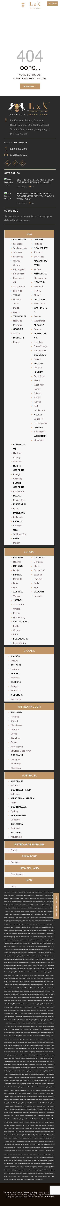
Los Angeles (19, 269)
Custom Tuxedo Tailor (29, 1087)
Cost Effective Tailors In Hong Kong (17, 1160)
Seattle (37, 316)
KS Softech (49, 1196)
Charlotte (17, 479)
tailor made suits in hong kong (41, 901)
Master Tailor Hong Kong (32, 1103)
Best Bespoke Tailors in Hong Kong (38, 949)
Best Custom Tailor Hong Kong (16, 978)
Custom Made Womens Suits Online (32, 1026)
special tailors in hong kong (19, 933)
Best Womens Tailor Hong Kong (40, 972)
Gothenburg (19, 617)
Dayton (16, 543)
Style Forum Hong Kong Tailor (41, 1135)
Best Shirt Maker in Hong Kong (29, 911)
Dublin (16, 570)
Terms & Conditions (12, 1192)
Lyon (15, 587)
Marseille (17, 579)
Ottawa (14, 661)
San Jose (17, 252)
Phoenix (38, 368)
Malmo (16, 613)
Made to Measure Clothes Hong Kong (15, 1106)
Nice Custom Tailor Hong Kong (40, 997)
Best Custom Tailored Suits (42, 1176)
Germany (38, 562)
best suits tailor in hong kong (45, 911)
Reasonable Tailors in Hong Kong (40, 1045)
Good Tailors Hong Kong (23, 1141)
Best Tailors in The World (31, 1119)
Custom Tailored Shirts (42, 956)
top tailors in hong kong (21, 898)
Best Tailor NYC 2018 (45, 1151)
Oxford (14, 721)
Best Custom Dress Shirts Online (33, 1099)
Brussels (38, 596)
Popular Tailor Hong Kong (32, 978)
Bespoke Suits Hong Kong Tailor (16, 1103)
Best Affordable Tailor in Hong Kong (37, 1067)
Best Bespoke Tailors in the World (32, 988)
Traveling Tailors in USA (46, 1071)
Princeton (38, 252)
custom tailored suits (33, 898)
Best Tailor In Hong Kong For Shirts (43, 1163)
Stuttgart (38, 575)
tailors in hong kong (33, 908)
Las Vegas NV (41, 423)
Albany (37, 295)
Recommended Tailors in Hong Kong (41, 940)
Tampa (37, 397)
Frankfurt (38, 579)
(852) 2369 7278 (18, 148)
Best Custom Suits (37, 1179)
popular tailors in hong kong (15, 930)
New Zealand (17, 874)
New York (38, 286)
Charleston (18, 491)
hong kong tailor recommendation (37, 933)
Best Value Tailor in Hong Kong (33, 1042)
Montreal (15, 678)
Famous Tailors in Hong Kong (27, 975)
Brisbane (15, 820)
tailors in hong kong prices (30, 921)
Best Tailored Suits (13, 991)
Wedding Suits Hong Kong (34, 1083)
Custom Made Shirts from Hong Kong (25, 1090)
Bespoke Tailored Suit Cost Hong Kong (25, 1115)
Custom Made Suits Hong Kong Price (15, 1023)
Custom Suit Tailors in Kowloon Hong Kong (16, 949)
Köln (36, 587)
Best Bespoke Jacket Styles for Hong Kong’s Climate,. (35, 181)
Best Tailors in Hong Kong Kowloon (29, 1061)
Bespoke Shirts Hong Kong (42, 1131)
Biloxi (16, 508)
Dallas (16, 308)
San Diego (18, 257)
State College (40, 346)
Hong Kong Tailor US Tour (36, 968)
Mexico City (19, 500)
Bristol (14, 742)
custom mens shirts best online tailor (22, 901)
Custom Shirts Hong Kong (43, 1090)
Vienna (16, 596)
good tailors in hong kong (22, 917)
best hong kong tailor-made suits (21, 940)
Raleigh (17, 474)
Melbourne (16, 837)
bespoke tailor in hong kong (12, 914)
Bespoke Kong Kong (16, 959)
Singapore (16, 862)
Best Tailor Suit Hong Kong (28, 952)
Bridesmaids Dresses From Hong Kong (15, 1083)
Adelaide (15, 794)
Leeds (14, 734)
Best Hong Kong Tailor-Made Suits (25, 962)
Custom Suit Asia (38, 1154)
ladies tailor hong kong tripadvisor (31, 927)
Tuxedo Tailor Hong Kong (15, 1087)
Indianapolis (40, 432)
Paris (15, 583)
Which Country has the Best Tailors (29, 994)
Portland (38, 244)
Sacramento (19, 286)
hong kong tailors (9, 908)
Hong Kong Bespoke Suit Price (38, 1112)
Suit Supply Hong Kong (37, 1141)
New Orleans (40, 303)
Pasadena (17, 244)
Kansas (16, 342)
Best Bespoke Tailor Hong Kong (44, 981)
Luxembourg (19, 643)
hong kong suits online (27, 914)
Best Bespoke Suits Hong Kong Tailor (28, 1020)
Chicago (17, 526)
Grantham (16, 738)
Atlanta (16, 333)
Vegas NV (39, 419)
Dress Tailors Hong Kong (46, 1058)
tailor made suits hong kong (15, 924)
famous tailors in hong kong (43, 895)
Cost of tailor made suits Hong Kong (31, 1004)
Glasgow (15, 759)
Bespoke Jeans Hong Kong (40, 1016)
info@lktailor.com (19, 154)
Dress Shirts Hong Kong (43, 1087)
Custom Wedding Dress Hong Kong (44, 1080)
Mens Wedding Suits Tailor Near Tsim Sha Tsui (40, 1000)
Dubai (14, 850)
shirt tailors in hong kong (44, 924)
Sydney (14, 811)
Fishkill (37, 291)
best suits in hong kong (41, 914)
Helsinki (17, 562)
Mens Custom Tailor (14, 1176)
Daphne (38, 329)
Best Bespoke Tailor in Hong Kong (21, 1029)
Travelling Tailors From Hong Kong (37, 1013)
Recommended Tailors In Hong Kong (23, 1163)
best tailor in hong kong (41, 892)
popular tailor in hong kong (27, 892)
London (15, 729)
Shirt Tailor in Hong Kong (47, 908)
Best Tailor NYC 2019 (31, 1151)
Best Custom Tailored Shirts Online (18, 1173)
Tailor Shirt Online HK (14, 1058)
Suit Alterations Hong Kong (46, 1125)
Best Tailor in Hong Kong (46, 905)
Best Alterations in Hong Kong (21, 1045)
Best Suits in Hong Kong (23, 943)
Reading (15, 717)
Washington (40, 321)
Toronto (15, 669)
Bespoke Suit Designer (11, 984)
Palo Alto (17, 291)
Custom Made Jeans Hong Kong (23, 1016)
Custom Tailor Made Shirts (15, 1099)
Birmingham (17, 747)
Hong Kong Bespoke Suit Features (39, 984)
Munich (37, 566)
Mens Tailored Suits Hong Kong (22, 997)
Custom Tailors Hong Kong (40, 965)
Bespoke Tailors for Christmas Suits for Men (27, 1144)
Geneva (17, 630)
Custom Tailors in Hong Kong (13, 956)
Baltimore (18, 517)
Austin (16, 312)
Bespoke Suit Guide (16, 988)
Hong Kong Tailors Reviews (43, 959)
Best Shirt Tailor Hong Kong (12, 911)
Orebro (16, 609)
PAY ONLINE (52, 3)
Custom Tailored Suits (28, 956)
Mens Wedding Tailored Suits (13, 1004)
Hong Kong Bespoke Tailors (21, 1112)
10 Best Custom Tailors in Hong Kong (43, 946)
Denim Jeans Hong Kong (25, 1138)
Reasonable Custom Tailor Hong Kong (23, 981)
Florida (37, 402)
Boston (37, 269)
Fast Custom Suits (26, 1179)
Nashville (17, 321)
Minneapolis (40, 278)
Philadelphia (40, 350)
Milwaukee (39, 440)
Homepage (29, 86)
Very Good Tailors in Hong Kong (13, 1026)
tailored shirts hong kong (30, 924)
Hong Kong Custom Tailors (24, 965)
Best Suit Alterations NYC (17, 1151)
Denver (37, 359)
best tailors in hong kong (40, 930)
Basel (16, 626)
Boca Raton (39, 376)
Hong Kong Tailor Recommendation (22, 1007)
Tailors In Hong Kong (44, 1167)
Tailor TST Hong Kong (28, 959)
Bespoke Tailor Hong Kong (22, 1077)
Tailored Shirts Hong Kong (12, 1167)
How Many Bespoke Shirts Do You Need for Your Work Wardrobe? (35, 196)
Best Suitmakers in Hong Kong (33, 1064)
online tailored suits (33, 905)
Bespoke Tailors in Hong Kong (13, 1096)
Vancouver (16, 699)
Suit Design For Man (27, 1176)
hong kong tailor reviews (22, 936)
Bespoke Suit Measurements (32, 1147)
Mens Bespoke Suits (23, 984)
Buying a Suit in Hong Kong (27, 1052)
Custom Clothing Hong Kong (16, 1042)
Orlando (38, 393)
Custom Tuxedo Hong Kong (35, 1173)
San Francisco (20, 248)
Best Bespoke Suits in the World (41, 991)
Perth (13, 803)
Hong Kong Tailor (37, 1029)
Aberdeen (16, 768)
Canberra (15, 828)
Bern (15, 634)
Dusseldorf (39, 570)
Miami (37, 380)
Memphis (17, 325)
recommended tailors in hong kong (25, 895)
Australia (15, 785)
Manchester (16, 725)
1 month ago (22, 186)
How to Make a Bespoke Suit (16, 1147)
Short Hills (39, 257)
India (13, 886)
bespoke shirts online (20, 905)
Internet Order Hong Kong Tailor (30, 1058)
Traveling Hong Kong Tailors (30, 1071)
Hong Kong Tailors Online (12, 1061)
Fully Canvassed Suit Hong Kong (14, 1119)
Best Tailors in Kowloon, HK (45, 952)
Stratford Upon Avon (21, 751)
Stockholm (18, 604)
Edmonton (16, 690)
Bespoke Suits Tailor (31, 1023)
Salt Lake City (19, 534)
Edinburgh (16, 764)
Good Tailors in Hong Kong (43, 962)
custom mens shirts (45, 898)
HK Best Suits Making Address (44, 1052)
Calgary (15, 686)
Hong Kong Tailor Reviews (36, 1122)
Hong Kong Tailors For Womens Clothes (20, 972)
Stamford (17, 461)
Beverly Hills (19, 274)
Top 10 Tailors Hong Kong (26, 1080)
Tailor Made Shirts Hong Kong (29, 1055)
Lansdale (38, 342)
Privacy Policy (30, 1192)
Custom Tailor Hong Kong (27, 1128)
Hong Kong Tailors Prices (31, 1125)
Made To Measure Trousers (25, 1154)
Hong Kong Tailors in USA (20, 968)
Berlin (37, 583)
